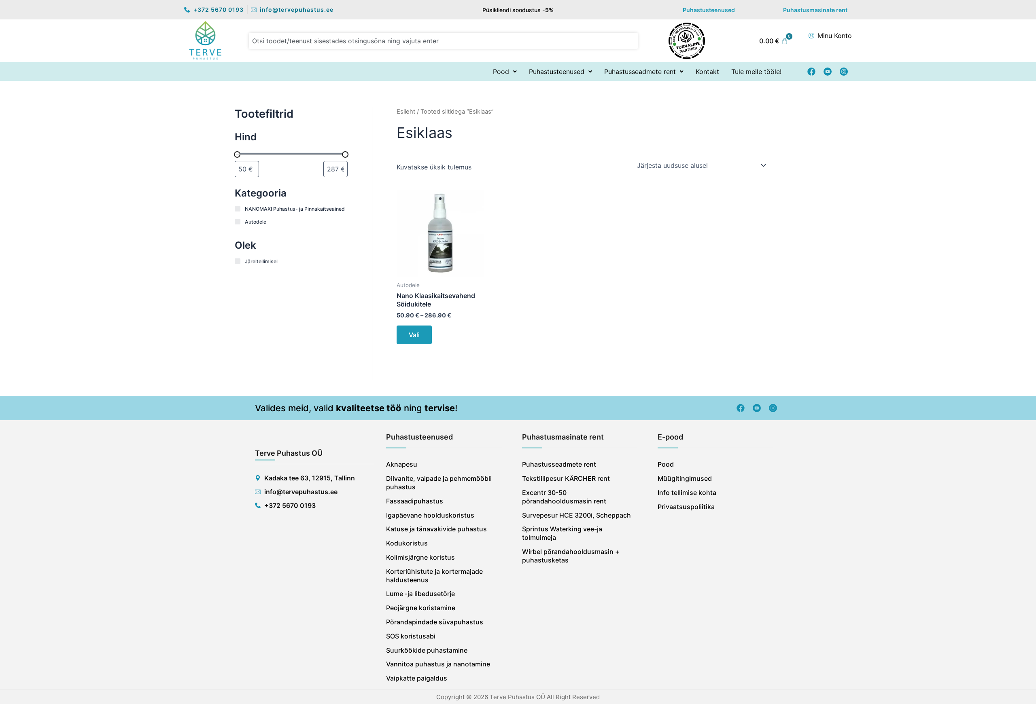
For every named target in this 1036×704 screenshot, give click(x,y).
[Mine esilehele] (205, 40)
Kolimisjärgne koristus (420, 557)
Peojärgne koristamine (420, 608)
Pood (501, 72)
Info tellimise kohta (687, 492)
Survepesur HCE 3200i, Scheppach (576, 515)
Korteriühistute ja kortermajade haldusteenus (434, 575)
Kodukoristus (407, 543)
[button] (505, 71)
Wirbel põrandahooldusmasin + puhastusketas (571, 556)
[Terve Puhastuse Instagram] (844, 71)
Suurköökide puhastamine (426, 650)
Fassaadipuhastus (414, 501)
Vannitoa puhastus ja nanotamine (438, 664)
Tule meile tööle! (756, 72)
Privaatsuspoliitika (686, 507)
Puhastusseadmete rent (640, 72)
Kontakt (707, 72)
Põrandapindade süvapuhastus (434, 622)
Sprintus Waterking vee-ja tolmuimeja (562, 533)
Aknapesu (401, 464)
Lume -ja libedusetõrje (420, 594)
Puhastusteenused (709, 9)
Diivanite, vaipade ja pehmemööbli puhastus (439, 482)
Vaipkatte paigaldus (416, 678)
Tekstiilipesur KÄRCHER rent (566, 478)
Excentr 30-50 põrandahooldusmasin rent (564, 496)
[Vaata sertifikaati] (687, 40)
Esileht (406, 111)
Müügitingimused (685, 478)
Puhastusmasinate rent (815, 9)
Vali (414, 335)
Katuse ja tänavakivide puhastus (436, 529)
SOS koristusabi (410, 636)
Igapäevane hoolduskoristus (430, 515)
